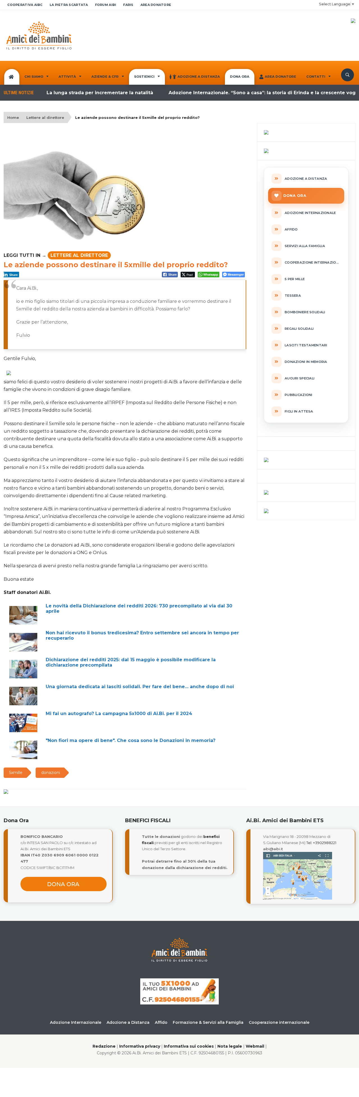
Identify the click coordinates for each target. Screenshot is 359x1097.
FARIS (128, 5)
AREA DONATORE (156, 5)
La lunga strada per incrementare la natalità (84, 92)
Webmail (255, 1046)
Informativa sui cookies (189, 1046)
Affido (161, 1022)
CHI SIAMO (33, 77)
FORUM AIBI (105, 5)
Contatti (315, 77)
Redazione (104, 1046)
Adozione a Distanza (199, 77)
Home (13, 117)
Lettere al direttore (45, 117)
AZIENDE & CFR (105, 77)
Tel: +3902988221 (321, 842)
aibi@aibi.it (273, 849)
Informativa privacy (139, 1046)
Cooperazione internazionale (279, 1022)
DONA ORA (239, 77)
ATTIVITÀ (67, 77)
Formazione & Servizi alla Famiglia (208, 1022)
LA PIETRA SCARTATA (69, 5)
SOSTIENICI (144, 77)
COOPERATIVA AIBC (24, 5)
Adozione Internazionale (75, 1022)
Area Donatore (280, 77)
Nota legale (229, 1046)
